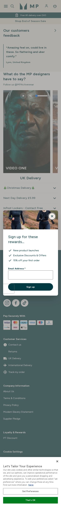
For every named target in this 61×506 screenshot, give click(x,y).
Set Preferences (30, 491)
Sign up (30, 287)
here (30, 485)
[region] (30, 481)
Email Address (16, 268)
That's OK (30, 500)
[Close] (57, 461)
